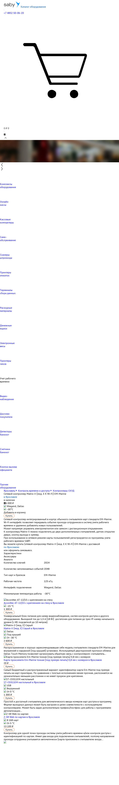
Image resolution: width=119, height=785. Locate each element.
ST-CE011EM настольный (24, 682)
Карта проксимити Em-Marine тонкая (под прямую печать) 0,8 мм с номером (53, 659)
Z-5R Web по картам (22, 716)
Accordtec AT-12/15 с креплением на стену (34, 602)
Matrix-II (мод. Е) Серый (24, 628)
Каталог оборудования (33, 6)
